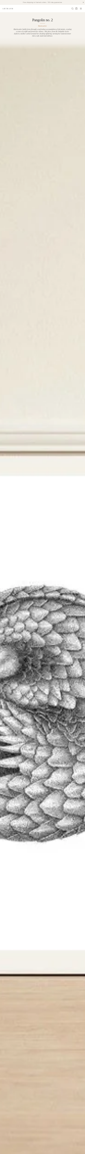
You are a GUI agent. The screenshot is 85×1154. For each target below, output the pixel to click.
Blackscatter (42, 26)
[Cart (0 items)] (76, 8)
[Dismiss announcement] (83, 2)
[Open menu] (81, 8)
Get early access (31, 1145)
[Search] (72, 8)
